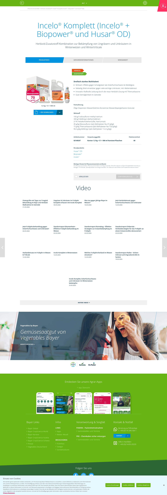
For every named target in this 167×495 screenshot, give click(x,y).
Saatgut (60, 446)
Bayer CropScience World (38, 431)
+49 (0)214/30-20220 (128, 444)
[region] (83, 485)
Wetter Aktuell (62, 434)
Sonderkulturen (63, 450)
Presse (30, 444)
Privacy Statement (9, 493)
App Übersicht (84, 387)
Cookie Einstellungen (112, 485)
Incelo (76, 157)
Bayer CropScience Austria (38, 437)
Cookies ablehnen (128, 485)
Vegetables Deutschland (37, 447)
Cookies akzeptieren (143, 485)
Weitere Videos (83, 303)
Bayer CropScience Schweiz (39, 440)
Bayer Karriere (33, 434)
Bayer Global (33, 428)
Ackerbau (60, 443)
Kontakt (119, 436)
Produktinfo (44, 60)
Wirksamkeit (123, 60)
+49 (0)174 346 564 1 (128, 430)
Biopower (78, 154)
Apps (59, 431)
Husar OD (78, 151)
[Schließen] (164, 485)
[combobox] (48, 112)
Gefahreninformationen (83, 60)
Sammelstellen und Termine (89, 431)
